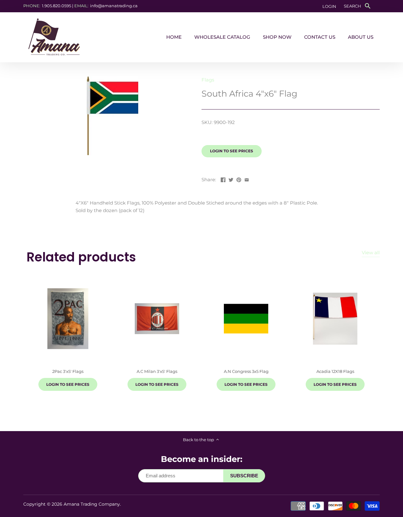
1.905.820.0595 (56, 5)
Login (329, 6)
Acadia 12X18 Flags (335, 371)
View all (371, 253)
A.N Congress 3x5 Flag (246, 371)
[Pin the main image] (238, 179)
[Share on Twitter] (231, 179)
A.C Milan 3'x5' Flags (157, 371)
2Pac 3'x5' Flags (67, 371)
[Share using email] (246, 179)
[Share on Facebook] (223, 179)
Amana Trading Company (92, 504)
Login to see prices (231, 151)
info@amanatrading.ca (114, 5)
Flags (208, 80)
